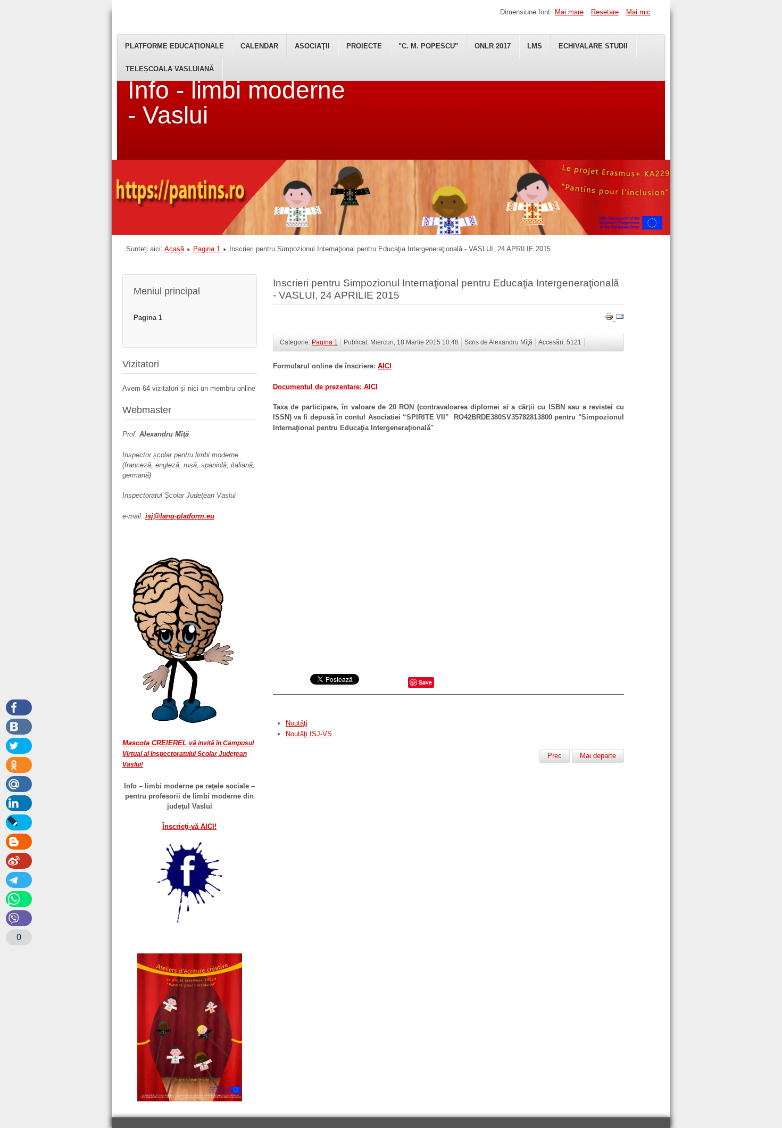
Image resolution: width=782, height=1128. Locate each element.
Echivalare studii (593, 46)
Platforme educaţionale (174, 46)
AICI (385, 366)
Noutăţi (296, 723)
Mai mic (638, 12)
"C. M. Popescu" (428, 46)
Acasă (174, 249)
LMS (534, 46)
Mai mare (569, 12)
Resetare (605, 12)
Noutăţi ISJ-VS (309, 734)
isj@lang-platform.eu (179, 516)
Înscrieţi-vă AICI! (189, 826)
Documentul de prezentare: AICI (325, 387)
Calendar (259, 46)
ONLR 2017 (493, 46)
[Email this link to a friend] (619, 319)
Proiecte (364, 46)
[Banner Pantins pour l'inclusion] (391, 232)
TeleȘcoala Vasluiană (170, 69)
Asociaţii (312, 46)
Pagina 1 (206, 249)
